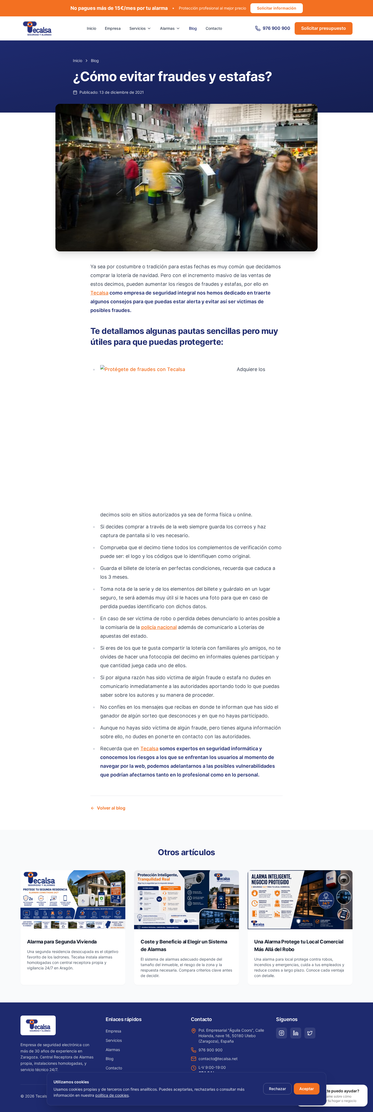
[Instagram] (281, 1033)
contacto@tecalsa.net (218, 1058)
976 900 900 (211, 1050)
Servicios (137, 28)
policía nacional (159, 627)
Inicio (91, 28)
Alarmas (167, 28)
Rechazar (277, 1088)
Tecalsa (99, 293)
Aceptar (306, 1088)
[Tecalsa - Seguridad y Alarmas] (37, 28)
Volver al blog (111, 808)
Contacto (214, 28)
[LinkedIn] (295, 1033)
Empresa (113, 28)
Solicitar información (276, 8)
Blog (193, 28)
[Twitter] (309, 1033)
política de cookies (112, 1095)
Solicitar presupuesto (323, 28)
